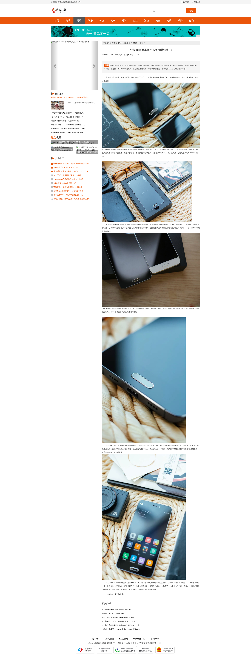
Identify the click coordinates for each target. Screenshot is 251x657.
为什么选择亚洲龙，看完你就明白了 (65, 121)
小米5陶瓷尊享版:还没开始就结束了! (116, 610)
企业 (135, 20)
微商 (191, 20)
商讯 (169, 20)
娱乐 (90, 20)
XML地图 (123, 639)
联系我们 (109, 639)
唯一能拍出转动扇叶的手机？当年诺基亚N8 (70, 164)
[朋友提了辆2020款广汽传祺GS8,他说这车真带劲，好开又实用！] (87, 150)
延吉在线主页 (124, 43)
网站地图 (137, 639)
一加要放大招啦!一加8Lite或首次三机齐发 (118, 621)
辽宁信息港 (119, 594)
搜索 (191, 11)
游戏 (146, 20)
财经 (79, 20)
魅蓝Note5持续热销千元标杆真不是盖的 (68, 191)
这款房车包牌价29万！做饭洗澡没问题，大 (68, 125)
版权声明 (155, 639)
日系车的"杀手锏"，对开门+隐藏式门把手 (67, 132)
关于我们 (96, 639)
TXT (143, 639)
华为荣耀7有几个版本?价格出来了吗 (67, 195)
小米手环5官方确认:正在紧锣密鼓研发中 (118, 617)
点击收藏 (196, 2)
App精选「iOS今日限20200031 (65, 168)
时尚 (124, 20)
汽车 (112, 20)
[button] (54, 65)
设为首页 (186, 2)
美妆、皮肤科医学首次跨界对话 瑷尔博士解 (70, 199)
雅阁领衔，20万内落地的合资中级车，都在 (68, 129)
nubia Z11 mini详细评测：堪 (64, 183)
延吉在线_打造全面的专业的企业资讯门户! (66, 2)
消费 (180, 20)
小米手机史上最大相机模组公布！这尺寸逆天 (71, 171)
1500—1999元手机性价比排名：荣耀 (67, 179)
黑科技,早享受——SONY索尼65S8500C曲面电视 (121, 629)
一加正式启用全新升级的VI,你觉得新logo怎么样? (121, 625)
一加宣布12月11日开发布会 (113, 613)
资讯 (67, 20)
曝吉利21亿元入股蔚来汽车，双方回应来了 (68, 113)
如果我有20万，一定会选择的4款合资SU (67, 117)
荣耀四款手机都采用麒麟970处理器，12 (68, 187)
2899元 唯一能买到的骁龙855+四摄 (67, 175)
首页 (56, 20)
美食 (157, 20)
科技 (101, 20)
